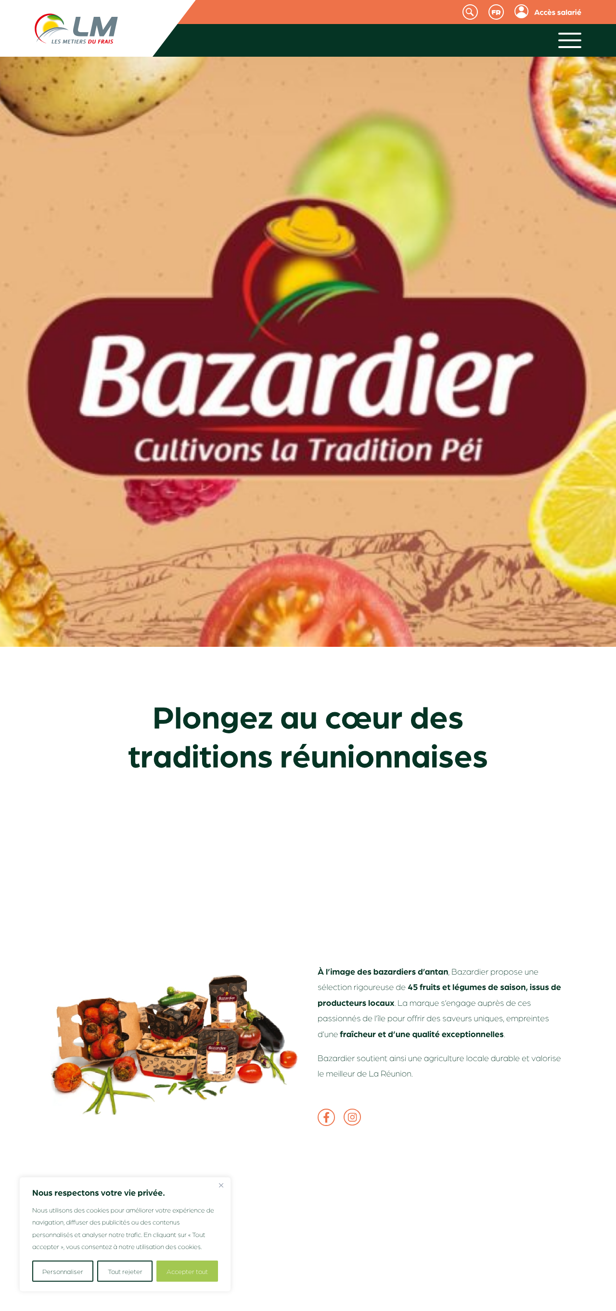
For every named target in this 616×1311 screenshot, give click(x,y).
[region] (125, 1234)
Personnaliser (62, 1271)
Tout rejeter (125, 1271)
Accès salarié (557, 12)
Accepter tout (187, 1271)
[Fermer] (221, 1185)
